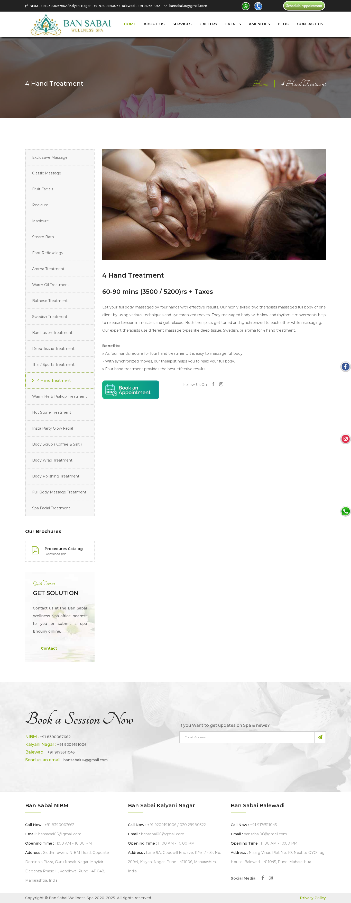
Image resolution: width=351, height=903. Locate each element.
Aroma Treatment (48, 269)
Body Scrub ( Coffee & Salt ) (57, 444)
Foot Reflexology (47, 253)
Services (182, 23)
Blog (283, 23)
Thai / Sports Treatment (53, 364)
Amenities (259, 23)
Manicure (40, 221)
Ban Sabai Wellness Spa (71, 898)
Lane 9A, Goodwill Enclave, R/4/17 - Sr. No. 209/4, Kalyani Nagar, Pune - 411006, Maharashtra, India (174, 861)
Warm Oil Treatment (50, 284)
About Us (154, 23)
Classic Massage (46, 173)
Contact (49, 648)
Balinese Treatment (50, 300)
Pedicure (40, 205)
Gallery (208, 23)
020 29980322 (193, 824)
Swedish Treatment (49, 316)
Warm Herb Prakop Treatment (59, 396)
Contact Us (310, 23)
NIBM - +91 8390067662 (48, 6)
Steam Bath (43, 237)
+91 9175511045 (61, 752)
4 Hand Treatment (54, 380)
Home (130, 23)
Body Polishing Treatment (55, 476)
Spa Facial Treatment (51, 508)
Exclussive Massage (50, 157)
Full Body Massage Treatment (59, 492)
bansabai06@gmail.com (187, 6)
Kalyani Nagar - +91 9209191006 (93, 6)
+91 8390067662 (55, 736)
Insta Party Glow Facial (52, 428)
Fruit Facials (42, 189)
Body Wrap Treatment (52, 460)
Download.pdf (55, 554)
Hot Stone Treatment (51, 412)
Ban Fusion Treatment (52, 332)
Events (233, 23)
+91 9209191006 (72, 744)
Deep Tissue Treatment (53, 348)
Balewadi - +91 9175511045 (141, 6)
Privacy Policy (313, 898)
